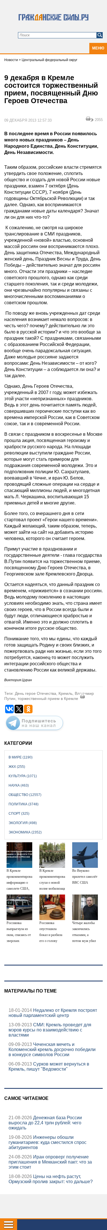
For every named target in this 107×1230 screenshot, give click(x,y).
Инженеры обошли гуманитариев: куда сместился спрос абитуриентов (47, 1142)
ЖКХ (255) (17, 767)
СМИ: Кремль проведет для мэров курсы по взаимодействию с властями (50, 1029)
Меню (98, 48)
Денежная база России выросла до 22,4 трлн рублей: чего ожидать (45, 1122)
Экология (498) (23, 823)
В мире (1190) (21, 757)
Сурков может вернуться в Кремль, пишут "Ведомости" (49, 1066)
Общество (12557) (25, 795)
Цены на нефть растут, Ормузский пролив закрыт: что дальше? (51, 1179)
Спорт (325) (19, 814)
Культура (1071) (23, 776)
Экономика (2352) (25, 832)
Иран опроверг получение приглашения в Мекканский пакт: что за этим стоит (50, 1161)
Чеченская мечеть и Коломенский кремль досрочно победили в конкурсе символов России (52, 1049)
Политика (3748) (24, 804)
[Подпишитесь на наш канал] (34, 731)
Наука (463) (19, 785)
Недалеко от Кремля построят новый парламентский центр (53, 1013)
